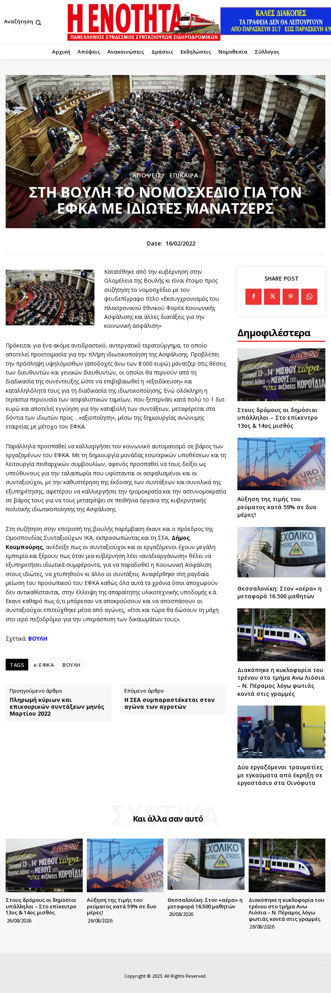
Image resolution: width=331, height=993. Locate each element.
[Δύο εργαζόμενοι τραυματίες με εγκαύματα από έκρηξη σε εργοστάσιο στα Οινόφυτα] (281, 732)
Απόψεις (147, 175)
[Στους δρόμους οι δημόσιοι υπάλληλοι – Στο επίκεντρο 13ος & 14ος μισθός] (281, 374)
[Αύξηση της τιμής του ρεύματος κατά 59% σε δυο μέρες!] (281, 463)
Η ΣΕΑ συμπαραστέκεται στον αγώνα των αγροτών (169, 703)
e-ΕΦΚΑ (44, 664)
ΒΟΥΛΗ (72, 664)
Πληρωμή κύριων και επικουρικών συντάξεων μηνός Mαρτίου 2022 (57, 707)
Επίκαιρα (184, 175)
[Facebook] (253, 297)
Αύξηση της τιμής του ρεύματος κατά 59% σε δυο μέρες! (276, 506)
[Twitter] (272, 297)
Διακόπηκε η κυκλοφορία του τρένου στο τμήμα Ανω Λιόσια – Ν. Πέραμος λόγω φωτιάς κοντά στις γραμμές (281, 681)
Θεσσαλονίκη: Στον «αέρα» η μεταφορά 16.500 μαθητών (279, 592)
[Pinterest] (291, 297)
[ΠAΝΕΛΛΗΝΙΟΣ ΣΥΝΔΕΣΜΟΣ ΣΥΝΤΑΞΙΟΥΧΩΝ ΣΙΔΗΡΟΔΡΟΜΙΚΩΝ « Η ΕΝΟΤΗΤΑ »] (143, 22)
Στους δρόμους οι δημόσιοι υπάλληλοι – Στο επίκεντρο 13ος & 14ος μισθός (277, 417)
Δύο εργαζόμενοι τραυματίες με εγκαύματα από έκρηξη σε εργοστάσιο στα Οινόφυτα (280, 775)
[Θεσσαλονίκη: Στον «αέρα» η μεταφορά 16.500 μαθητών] (281, 553)
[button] (23, 22)
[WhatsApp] (309, 297)
